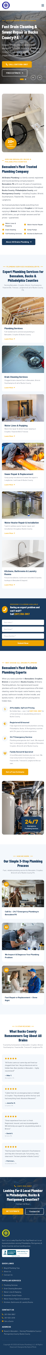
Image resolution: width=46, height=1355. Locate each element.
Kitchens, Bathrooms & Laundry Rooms (18, 1302)
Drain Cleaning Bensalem (13, 1288)
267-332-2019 (9, 1318)
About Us (7, 1271)
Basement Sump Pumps (13, 1295)
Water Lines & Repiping (12, 1292)
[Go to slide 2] (24, 79)
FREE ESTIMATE (13, 73)
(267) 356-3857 (22, 613)
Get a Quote (8, 1321)
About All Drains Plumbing (17, 242)
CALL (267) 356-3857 (18, 64)
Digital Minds (31, 1347)
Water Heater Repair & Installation (17, 1299)
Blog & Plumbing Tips (12, 1268)
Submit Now (23, 643)
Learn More (8, 339)
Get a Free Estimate (15, 772)
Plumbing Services (11, 1285)
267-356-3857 (9, 1314)
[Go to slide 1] (20, 79)
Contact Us (34, 1211)
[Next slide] (39, 77)
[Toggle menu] (42, 5)
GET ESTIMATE (12, 1211)
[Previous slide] (33, 77)
